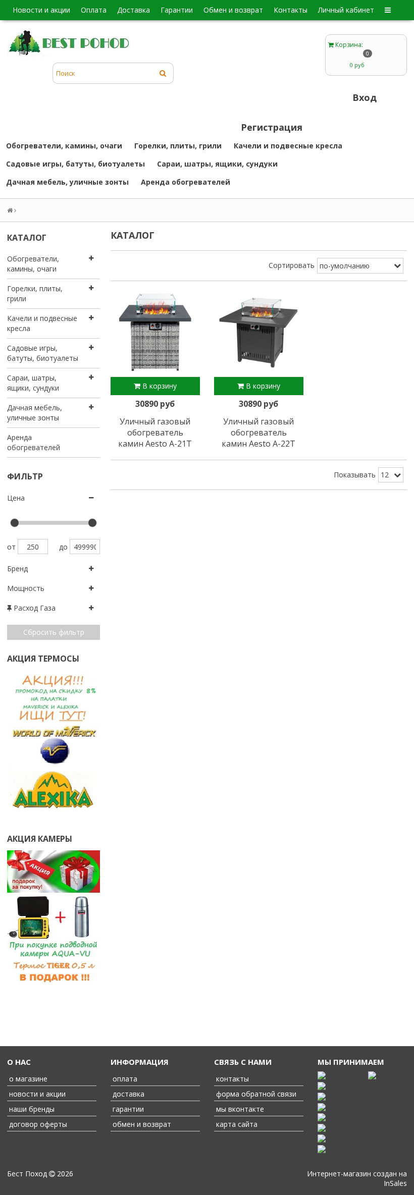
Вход (364, 97)
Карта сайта (235, 1124)
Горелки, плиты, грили (178, 145)
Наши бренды (31, 1109)
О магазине (27, 1078)
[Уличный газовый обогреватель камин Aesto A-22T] (258, 332)
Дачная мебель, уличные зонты (67, 182)
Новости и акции (41, 10)
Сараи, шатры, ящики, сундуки (217, 164)
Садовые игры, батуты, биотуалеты (75, 164)
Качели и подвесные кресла (288, 145)
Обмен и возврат (233, 10)
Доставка (133, 10)
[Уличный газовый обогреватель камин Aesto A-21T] (155, 332)
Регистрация (271, 127)
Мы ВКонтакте (239, 1109)
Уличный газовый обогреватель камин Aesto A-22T (258, 432)
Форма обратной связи (255, 1094)
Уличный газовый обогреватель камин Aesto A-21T (155, 432)
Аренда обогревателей (185, 182)
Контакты (290, 10)
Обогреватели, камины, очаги (64, 145)
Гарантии (177, 10)
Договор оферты (37, 1124)
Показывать (355, 474)
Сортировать (292, 265)
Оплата (94, 10)
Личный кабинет (346, 10)
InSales (395, 1183)
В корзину (158, 386)
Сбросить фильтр (53, 632)
